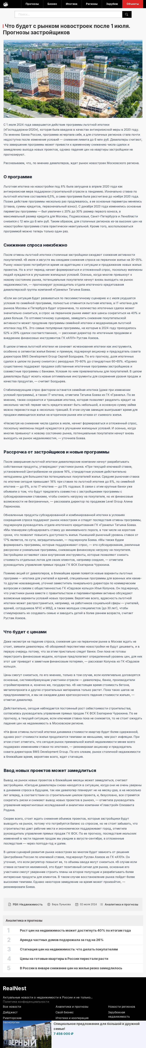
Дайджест (10, 1012)
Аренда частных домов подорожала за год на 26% (62, 940)
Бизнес (52, 3)
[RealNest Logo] (5, 4)
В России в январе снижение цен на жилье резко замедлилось (71, 968)
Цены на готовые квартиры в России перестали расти (64, 959)
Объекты (133, 3)
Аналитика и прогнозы (72, 1006)
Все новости (12, 1006)
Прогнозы (32, 3)
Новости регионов (121, 1006)
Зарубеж (112, 3)
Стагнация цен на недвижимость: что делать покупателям (69, 949)
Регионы (92, 3)
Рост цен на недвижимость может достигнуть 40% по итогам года (75, 930)
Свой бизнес (65, 1012)
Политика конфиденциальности (26, 1001)
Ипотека (71, 3)
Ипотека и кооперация (72, 1018)
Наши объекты (118, 1022)
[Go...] (127, 14)
